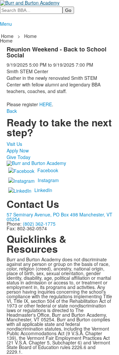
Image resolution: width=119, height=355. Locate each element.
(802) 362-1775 (39, 223)
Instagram (48, 180)
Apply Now (18, 150)
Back (12, 111)
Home (8, 36)
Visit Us (14, 144)
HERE (45, 104)
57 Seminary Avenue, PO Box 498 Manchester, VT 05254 (59, 216)
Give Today (18, 157)
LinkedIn (43, 190)
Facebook (47, 170)
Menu (6, 23)
